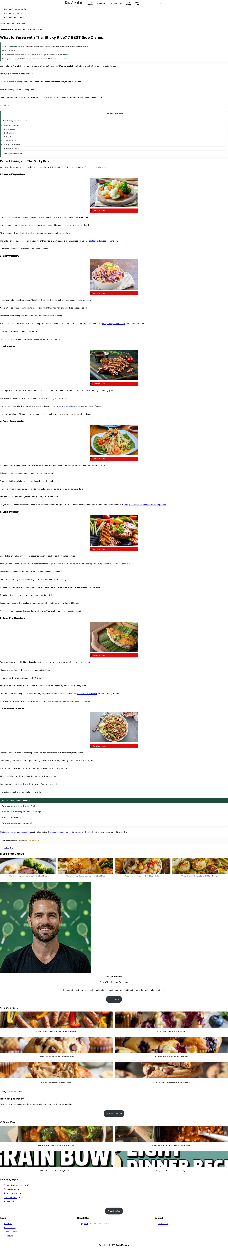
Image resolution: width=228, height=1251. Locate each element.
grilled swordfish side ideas (63, 406)
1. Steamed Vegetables (11, 125)
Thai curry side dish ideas (96, 167)
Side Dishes (90, 3)
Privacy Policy (10, 1228)
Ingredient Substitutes (16, 1185)
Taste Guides (128, 3)
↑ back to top (114, 1211)
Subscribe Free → (114, 1113)
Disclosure (8, 1236)
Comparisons (116, 3)
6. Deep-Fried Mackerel (12, 145)
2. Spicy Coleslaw (10, 129)
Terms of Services (11, 1232)
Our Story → (114, 999)
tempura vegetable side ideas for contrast (98, 241)
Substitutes (102, 3)
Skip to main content (13, 13)
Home (2, 23)
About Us (8, 1223)
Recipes (10, 23)
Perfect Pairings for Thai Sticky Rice (15, 121)
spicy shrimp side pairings (113, 323)
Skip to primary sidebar (14, 17)
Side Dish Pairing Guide (32, 840)
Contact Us (163, 1223)
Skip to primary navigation (15, 9)
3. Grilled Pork (9, 133)
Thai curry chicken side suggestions (16, 832)
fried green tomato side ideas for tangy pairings (145, 505)
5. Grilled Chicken (10, 141)
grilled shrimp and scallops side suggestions (89, 564)
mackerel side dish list (87, 693)
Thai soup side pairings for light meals (64, 832)
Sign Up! (84, 1223)
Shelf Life (137, 3)
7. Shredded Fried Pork (11, 148)
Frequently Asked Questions (12, 153)
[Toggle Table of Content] (114, 117)
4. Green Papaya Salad (11, 137)
